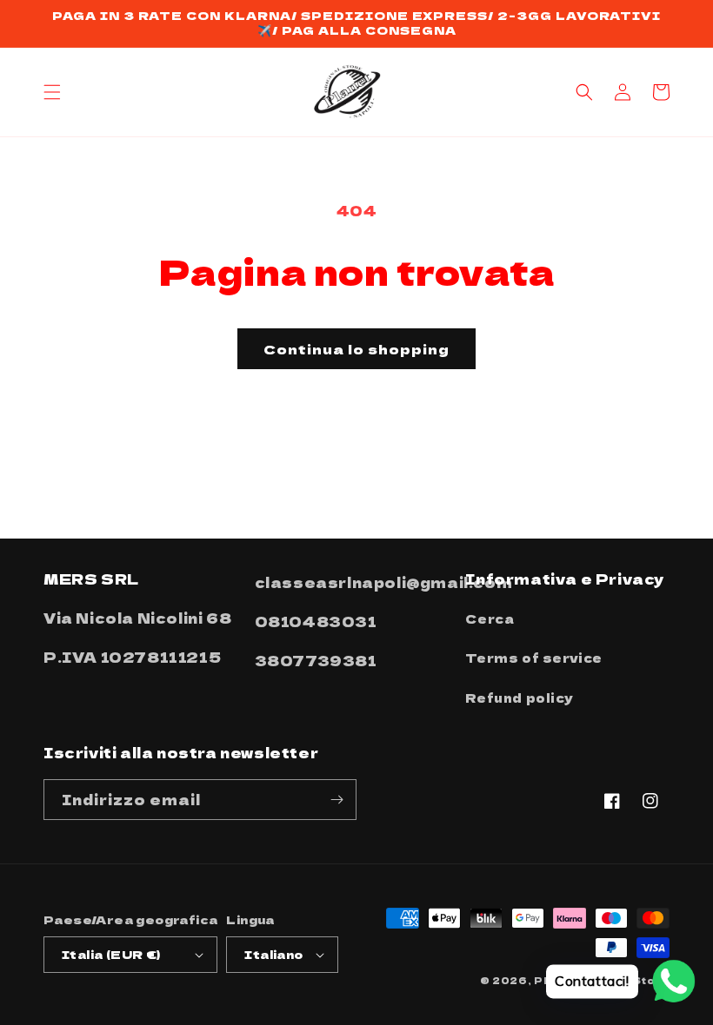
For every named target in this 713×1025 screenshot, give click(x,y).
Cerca (489, 618)
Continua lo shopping (356, 349)
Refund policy (519, 697)
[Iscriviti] (336, 799)
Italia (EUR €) (111, 954)
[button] (52, 92)
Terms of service (534, 657)
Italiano (273, 954)
